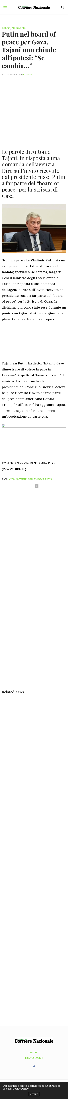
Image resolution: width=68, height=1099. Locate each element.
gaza (30, 479)
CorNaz (27, 74)
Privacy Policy (34, 1057)
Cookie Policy (20, 1088)
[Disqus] (34, 548)
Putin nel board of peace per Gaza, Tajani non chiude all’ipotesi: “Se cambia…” (29, 49)
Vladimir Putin (43, 479)
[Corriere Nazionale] (34, 7)
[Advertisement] (34, 110)
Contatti (34, 1052)
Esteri (6, 28)
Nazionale (19, 28)
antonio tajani (17, 479)
